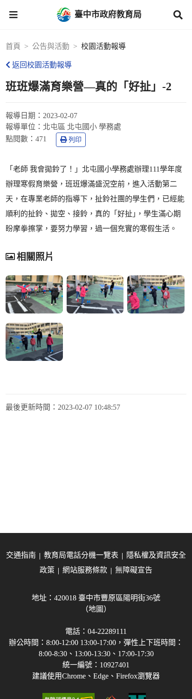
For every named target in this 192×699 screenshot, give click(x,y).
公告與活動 (50, 46)
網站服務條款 (84, 570)
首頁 (13, 46)
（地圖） (96, 609)
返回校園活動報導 (42, 65)
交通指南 (21, 555)
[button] (13, 15)
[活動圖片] (34, 294)
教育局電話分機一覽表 (81, 555)
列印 (75, 139)
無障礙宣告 (133, 570)
